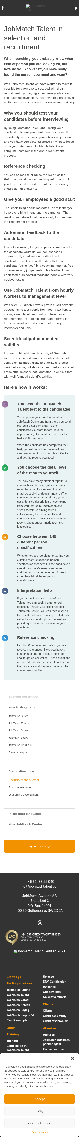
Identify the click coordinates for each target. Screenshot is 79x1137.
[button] (72, 1058)
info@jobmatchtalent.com (39, 886)
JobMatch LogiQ (18, 737)
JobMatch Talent (18, 716)
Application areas (22, 771)
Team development (20, 787)
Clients (48, 1004)
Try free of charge (39, 846)
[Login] (76, 8)
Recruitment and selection (24, 780)
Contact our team (54, 1049)
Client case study (54, 1016)
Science (48, 976)
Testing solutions (24, 697)
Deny (39, 1111)
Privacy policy (39, 1132)
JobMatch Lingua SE (21, 745)
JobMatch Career (19, 723)
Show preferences (40, 1123)
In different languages (25, 813)
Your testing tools (22, 707)
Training (13, 1034)
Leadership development (23, 794)
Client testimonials (55, 1021)
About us (50, 1028)
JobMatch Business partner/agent (56, 1042)
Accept (39, 1099)
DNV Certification (54, 981)
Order (11, 1027)
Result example (18, 752)
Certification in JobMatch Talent (18, 1048)
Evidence (49, 986)
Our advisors (52, 991)
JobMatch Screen (19, 730)
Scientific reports (54, 996)
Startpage (14, 977)
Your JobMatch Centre (25, 824)
